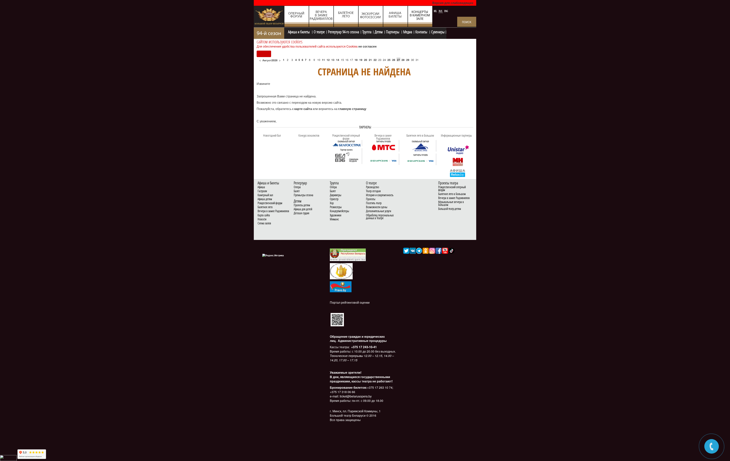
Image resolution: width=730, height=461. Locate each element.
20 (365, 60)
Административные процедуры (362, 340)
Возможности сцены (376, 207)
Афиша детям (265, 199)
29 (407, 60)
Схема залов (264, 223)
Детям (379, 31)
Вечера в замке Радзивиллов (273, 211)
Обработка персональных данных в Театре (380, 217)
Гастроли (262, 191)
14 (337, 60)
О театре (319, 31)
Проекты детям (302, 205)
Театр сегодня (373, 191)
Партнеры (393, 31)
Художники (335, 215)
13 (332, 60)
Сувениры (437, 31)
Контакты (421, 31)
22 (375, 60)
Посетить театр (374, 203)
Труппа (366, 31)
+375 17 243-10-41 (363, 347)
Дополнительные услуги (378, 211)
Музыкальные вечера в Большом (451, 203)
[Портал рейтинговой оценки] (337, 319)
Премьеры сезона (303, 195)
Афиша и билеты (299, 31)
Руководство (372, 187)
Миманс (334, 219)
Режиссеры (336, 207)
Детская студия (301, 213)
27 (398, 60)
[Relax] (458, 172)
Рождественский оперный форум (452, 188)
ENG (446, 11)
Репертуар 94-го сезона (343, 31)
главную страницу (352, 109)
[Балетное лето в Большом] (420, 147)
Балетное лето (265, 207)
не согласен (367, 46)
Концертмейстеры (339, 211)
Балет (297, 191)
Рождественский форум (270, 203)
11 (323, 60)
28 (403, 60)
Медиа (407, 31)
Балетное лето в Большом (452, 194)
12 (328, 60)
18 (356, 60)
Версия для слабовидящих (452, 3)
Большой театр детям (449, 208)
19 (360, 60)
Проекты (370, 199)
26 (393, 60)
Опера (297, 187)
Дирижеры (335, 195)
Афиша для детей (303, 209)
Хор (332, 203)
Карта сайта (264, 215)
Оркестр (334, 199)
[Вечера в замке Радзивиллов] (383, 147)
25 (388, 60)
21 (370, 60)
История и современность (380, 195)
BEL (435, 11)
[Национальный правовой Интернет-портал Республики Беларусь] (341, 286)
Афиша (261, 187)
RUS (441, 11)
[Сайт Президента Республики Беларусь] (348, 254)
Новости (262, 219)
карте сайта (303, 109)
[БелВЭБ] (346, 157)
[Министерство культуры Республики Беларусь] (341, 271)
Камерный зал (265, 195)
